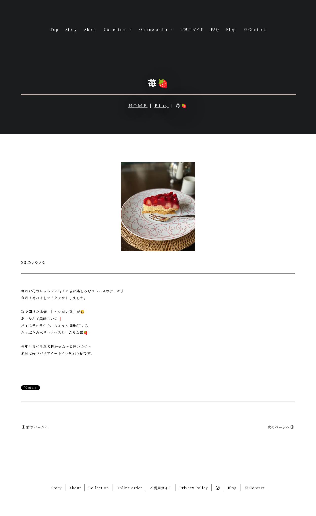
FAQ (215, 29)
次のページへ (279, 427)
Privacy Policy (193, 487)
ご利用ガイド (192, 29)
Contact (256, 29)
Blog (231, 29)
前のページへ (37, 427)
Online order (129, 487)
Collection (98, 487)
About (90, 29)
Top (55, 29)
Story (71, 29)
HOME (138, 105)
